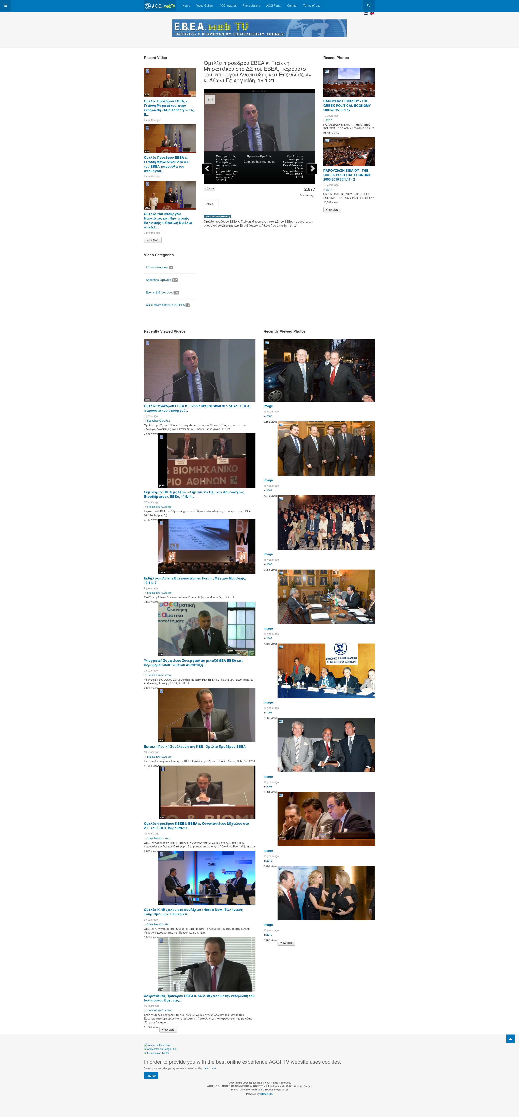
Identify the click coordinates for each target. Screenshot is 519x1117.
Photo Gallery (251, 5)
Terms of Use (312, 5)
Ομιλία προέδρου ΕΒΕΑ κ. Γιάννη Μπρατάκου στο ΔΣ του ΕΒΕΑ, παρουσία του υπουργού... (197, 408)
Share (211, 188)
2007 (269, 638)
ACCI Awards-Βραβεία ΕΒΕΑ (167, 305)
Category (249, 162)
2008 (269, 786)
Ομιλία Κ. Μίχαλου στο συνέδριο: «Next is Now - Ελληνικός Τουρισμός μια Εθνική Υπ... (193, 911)
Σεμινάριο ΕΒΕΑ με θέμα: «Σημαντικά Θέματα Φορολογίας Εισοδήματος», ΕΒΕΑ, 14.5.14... (194, 494)
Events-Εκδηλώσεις (162, 292)
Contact (292, 5)
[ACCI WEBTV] (160, 5)
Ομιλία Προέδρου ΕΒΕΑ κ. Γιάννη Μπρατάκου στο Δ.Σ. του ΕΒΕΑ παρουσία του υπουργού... (167, 164)
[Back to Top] (510, 1039)
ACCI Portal (273, 5)
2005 (269, 564)
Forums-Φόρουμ (159, 267)
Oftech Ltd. (266, 1094)
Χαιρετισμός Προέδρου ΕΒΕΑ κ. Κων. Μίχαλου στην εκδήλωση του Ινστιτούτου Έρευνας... (199, 997)
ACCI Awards (228, 5)
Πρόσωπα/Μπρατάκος (217, 216)
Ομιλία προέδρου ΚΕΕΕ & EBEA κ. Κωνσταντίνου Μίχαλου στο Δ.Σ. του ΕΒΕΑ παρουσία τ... (196, 825)
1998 (269, 712)
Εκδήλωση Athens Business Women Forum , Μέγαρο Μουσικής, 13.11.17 (195, 580)
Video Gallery (204, 5)
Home (186, 5)
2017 (329, 120)
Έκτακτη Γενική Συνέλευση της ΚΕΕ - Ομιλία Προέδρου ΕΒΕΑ (195, 746)
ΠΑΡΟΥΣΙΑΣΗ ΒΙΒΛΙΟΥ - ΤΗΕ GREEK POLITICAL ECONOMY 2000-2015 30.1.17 (347, 105)
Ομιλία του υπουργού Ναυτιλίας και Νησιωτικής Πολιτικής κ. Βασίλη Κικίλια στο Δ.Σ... (168, 220)
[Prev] (207, 169)
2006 (269, 416)
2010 (269, 860)
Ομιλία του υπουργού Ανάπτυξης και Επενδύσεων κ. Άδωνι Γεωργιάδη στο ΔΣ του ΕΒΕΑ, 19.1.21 (292, 166)
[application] (259, 124)
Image (268, 406)
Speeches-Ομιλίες (259, 156)
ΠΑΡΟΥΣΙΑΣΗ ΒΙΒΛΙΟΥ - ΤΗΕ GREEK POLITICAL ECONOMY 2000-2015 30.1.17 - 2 (347, 175)
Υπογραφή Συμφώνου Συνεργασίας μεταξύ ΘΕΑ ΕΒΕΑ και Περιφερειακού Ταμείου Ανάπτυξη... (193, 662)
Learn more (210, 1068)
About (211, 204)
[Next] (312, 169)
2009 (269, 490)
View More (153, 240)
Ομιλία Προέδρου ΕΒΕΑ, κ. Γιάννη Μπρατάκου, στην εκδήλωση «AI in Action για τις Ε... (169, 108)
